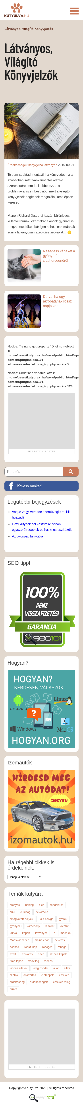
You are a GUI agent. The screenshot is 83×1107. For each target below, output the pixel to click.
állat (56, 968)
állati (67, 968)
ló (54, 933)
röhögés (47, 947)
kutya (13, 933)
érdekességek (39, 982)
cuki (12, 912)
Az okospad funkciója (27, 536)
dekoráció (42, 912)
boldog (29, 905)
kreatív (64, 926)
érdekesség (17, 982)
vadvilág (33, 961)
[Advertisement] (41, 421)
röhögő (62, 947)
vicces (48, 961)
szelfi (13, 954)
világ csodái (40, 968)
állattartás (29, 975)
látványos (50, 165)
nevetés (60, 940)
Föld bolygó (46, 919)
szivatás (27, 954)
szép (41, 954)
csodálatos (57, 905)
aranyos (15, 905)
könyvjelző (35, 165)
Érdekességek (17, 165)
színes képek (58, 954)
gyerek (63, 919)
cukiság (25, 912)
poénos (14, 947)
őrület (13, 989)
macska (65, 933)
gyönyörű (15, 926)
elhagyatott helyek (21, 919)
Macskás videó (19, 940)
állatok (14, 975)
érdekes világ (61, 982)
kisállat (49, 926)
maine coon (42, 940)
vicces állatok (18, 968)
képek (26, 933)
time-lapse (16, 961)
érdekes (64, 975)
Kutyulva (16, 10)
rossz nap (30, 947)
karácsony (33, 926)
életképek (47, 975)
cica (41, 905)
